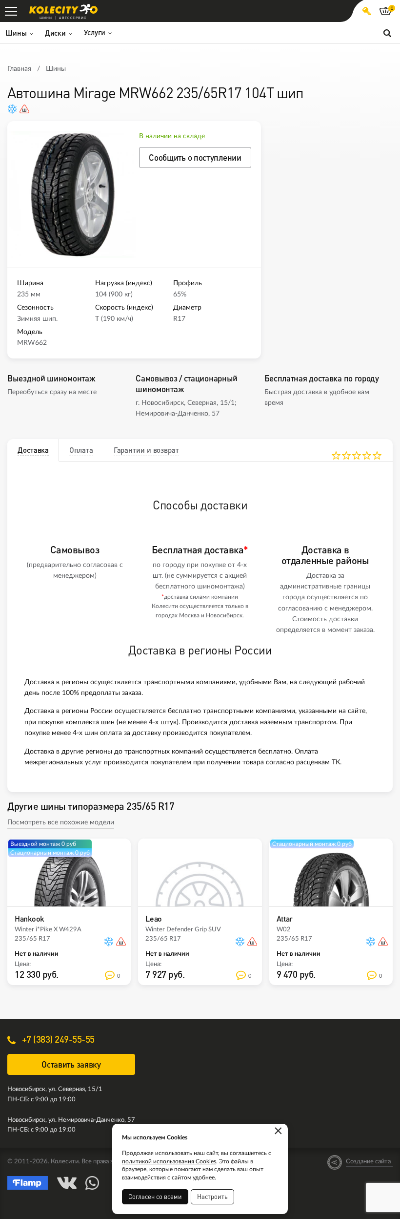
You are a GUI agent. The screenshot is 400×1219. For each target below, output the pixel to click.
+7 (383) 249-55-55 (57, 1039)
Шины (56, 68)
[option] (73, 194)
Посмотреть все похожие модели (60, 822)
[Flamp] (27, 1183)
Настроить (212, 1196)
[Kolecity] (63, 9)
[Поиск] (387, 33)
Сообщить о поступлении (195, 157)
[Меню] (11, 11)
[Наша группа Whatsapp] (92, 1183)
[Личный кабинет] (366, 11)
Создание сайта (368, 1161)
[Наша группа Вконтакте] (67, 1183)
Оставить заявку (71, 1064)
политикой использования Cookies (169, 1161)
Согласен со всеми (155, 1196)
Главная (19, 68)
